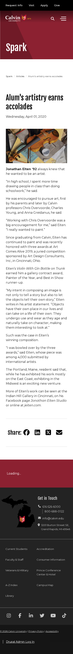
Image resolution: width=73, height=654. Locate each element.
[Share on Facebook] (26, 432)
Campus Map (45, 585)
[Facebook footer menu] (20, 616)
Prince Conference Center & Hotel (49, 572)
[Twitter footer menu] (42, 616)
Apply (44, 5)
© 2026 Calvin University (13, 631)
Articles (20, 76)
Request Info (14, 5)
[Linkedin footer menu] (31, 616)
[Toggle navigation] (63, 19)
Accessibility (52, 631)
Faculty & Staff (14, 559)
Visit (31, 5)
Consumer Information (51, 559)
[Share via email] (59, 432)
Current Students (16, 548)
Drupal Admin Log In (20, 642)
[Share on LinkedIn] (37, 432)
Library (9, 595)
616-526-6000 (51, 507)
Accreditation (45, 548)
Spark (9, 76)
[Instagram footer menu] (9, 616)
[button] (52, 18)
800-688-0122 (54, 511)
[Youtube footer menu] (53, 616)
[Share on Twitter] (48, 432)
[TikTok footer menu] (64, 616)
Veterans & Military (16, 570)
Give (57, 5)
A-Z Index (11, 585)
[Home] (18, 14)
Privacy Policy (36, 631)
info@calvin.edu (53, 518)
